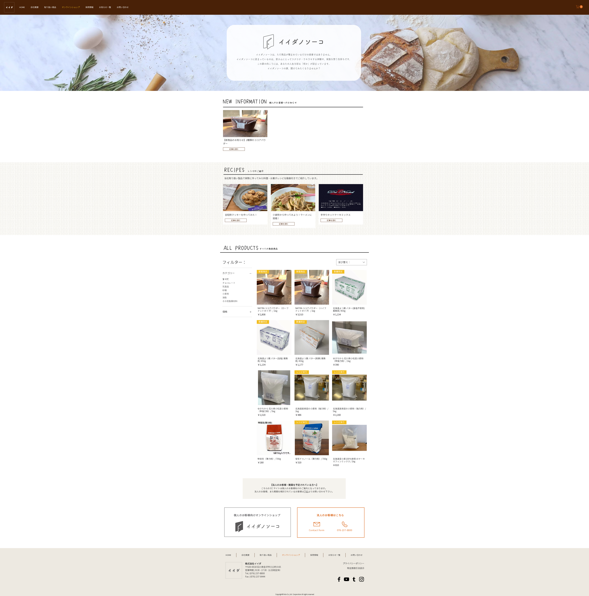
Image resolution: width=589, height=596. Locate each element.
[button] (579, 6)
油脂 (224, 297)
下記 (306, 492)
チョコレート (228, 283)
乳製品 (225, 287)
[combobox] (351, 262)
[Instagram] (361, 579)
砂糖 (224, 290)
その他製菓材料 (229, 301)
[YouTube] (346, 579)
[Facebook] (339, 579)
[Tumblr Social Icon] (354, 579)
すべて (225, 279)
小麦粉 (225, 294)
